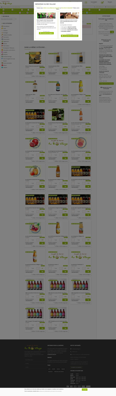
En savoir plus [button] (46, 31)
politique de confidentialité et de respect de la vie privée (50, 391)
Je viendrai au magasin (47, 33)
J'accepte (85, 389)
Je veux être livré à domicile (70, 36)
